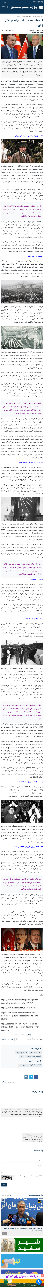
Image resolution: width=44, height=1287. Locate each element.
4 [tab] (3, 1195)
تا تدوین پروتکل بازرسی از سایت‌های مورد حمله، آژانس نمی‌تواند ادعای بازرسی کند (22, 1229)
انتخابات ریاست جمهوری (33, 1056)
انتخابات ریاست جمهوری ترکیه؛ (13, 1110)
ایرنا (24, 7)
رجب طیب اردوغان (35, 1053)
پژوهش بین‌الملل (19, 1035)
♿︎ (39, 1282)
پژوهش (28, 1035)
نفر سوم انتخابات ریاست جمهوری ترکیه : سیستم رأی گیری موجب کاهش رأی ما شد (32, 1139)
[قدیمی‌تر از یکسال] (32, 1101)
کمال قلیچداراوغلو (22, 1053)
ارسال (4, 1184)
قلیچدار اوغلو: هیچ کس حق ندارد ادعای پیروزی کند (11, 1113)
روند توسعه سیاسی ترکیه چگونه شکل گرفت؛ (30, 16)
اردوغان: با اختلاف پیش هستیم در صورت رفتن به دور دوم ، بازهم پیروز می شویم (32, 1114)
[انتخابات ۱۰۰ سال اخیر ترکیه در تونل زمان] (22, 46)
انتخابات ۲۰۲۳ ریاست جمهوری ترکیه (30, 1065)
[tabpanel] (22, 1217)
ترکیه (22, 1056)
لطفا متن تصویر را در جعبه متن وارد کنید (30, 1176)
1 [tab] (10, 1195)
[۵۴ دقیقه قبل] (22, 1212)
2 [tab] (8, 1195)
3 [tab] (5, 1195)
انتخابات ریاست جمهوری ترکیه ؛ (33, 1110)
